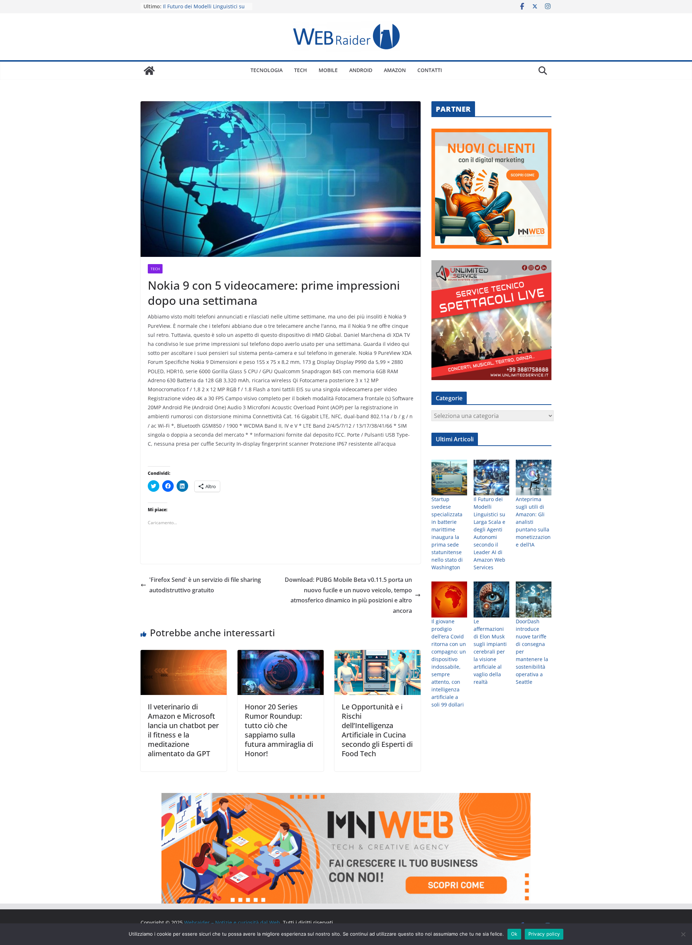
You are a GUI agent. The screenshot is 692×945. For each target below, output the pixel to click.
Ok (514, 934)
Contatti (429, 70)
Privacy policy (544, 934)
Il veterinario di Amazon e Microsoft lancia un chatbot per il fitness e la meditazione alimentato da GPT (183, 730)
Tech (300, 70)
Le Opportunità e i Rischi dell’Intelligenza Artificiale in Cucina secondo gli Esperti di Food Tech (377, 730)
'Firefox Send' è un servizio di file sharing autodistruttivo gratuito (205, 585)
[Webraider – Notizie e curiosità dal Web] (149, 70)
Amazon (395, 70)
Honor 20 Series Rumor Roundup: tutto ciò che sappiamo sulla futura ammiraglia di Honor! (279, 730)
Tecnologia (266, 70)
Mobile (328, 70)
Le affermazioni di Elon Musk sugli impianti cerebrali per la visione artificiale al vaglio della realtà (490, 651)
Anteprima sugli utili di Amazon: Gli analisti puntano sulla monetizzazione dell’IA (533, 522)
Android (360, 70)
